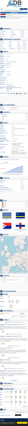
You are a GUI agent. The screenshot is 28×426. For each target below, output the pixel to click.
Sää (16, 18)
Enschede (19, 45)
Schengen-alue (9, 89)
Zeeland (22, 36)
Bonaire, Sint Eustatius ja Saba (20, 230)
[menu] (2, 9)
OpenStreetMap (20, 272)
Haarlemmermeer (3, 48)
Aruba (6, 219)
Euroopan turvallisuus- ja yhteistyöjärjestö (13, 87)
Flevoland (22, 31)
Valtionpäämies (16, 16)
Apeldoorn (25, 45)
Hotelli (15, 18)
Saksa (5, 202)
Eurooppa (8, 61)
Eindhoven (10, 15)
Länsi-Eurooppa (13, 61)
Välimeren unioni (9, 88)
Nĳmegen (10, 45)
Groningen (12, 32)
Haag (18, 41)
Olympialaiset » (25, 406)
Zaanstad (24, 46)
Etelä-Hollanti (2, 34)
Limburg (22, 34)
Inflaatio (1, 148)
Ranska (5, 206)
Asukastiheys (2, 130)
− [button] (2, 240)
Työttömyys (2, 146)
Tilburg (10, 43)
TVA (1, 75)
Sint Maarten (7, 229)
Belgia (5, 204)
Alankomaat (14, 12)
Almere (18, 43)
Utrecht (7, 15)
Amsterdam (15, 14)
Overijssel (2, 36)
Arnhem (10, 46)
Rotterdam (10, 41)
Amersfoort (19, 46)
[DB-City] (14, 7)
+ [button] (2, 238)
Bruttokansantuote (4, 144)
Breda (1, 45)
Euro (7, 73)
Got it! (22, 422)
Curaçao (20, 219)
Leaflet (11, 272)
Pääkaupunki (2, 63)
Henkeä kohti (18, 145)
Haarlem (1, 46)
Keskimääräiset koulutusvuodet (3, 138)
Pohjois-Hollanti (13, 34)
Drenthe (12, 31)
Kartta (13, 18)
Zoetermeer (19, 48)
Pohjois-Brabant (3, 31)
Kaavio (23, 128)
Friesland (2, 32)
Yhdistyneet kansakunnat (11, 86)
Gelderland (23, 32)
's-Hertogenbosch (12, 48)
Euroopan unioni (9, 85)
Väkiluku (2, 128)
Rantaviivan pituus (4, 132)
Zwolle (24, 48)
